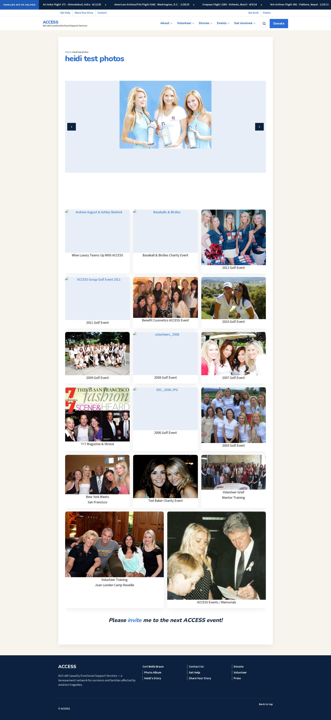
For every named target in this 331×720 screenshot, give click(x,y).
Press (237, 678)
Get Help (65, 13)
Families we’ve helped (19, 4)
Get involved (243, 23)
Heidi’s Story (152, 678)
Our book (253, 13)
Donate (278, 23)
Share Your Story (84, 13)
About (164, 23)
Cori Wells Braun (153, 666)
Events (267, 13)
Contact (102, 13)
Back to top (266, 704)
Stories (204, 23)
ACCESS (65, 709)
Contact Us (196, 666)
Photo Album (152, 672)
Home (68, 52)
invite (135, 620)
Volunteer (184, 23)
